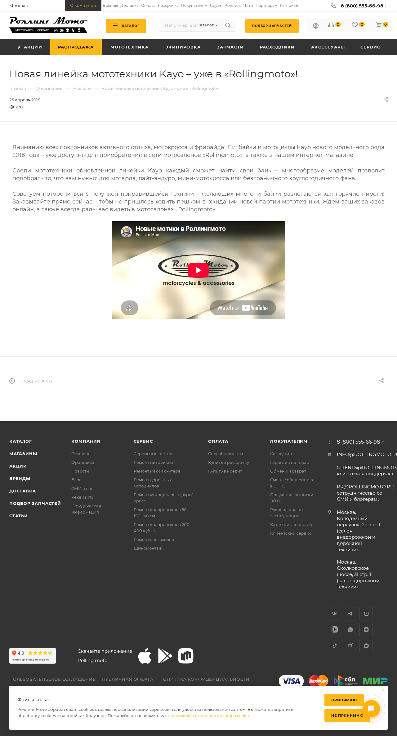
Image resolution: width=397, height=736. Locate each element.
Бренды (19, 478)
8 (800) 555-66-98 (362, 6)
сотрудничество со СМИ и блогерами (365, 493)
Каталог (20, 441)
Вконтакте (334, 613)
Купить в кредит (225, 471)
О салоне (81, 453)
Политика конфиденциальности (204, 679)
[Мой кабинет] (316, 26)
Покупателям (289, 441)
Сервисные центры (154, 453)
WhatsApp (350, 629)
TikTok (334, 645)
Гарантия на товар (289, 462)
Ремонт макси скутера (157, 471)
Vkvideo (334, 629)
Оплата (218, 441)
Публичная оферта (128, 679)
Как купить (281, 453)
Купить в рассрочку (228, 462)
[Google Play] (165, 656)
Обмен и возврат (288, 471)
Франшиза (82, 462)
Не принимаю (347, 715)
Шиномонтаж (148, 548)
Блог (76, 479)
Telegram (350, 613)
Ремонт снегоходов (154, 539)
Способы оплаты (225, 453)
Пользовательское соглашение (52, 679)
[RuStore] (186, 656)
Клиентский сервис (290, 533)
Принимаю (344, 700)
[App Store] (145, 656)
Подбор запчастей (35, 503)
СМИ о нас (82, 488)
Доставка (22, 490)
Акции (18, 466)
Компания (85, 441)
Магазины (23, 453)
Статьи (18, 515)
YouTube (366, 613)
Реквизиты (82, 497)
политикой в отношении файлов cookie (209, 715)
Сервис (143, 441)
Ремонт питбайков (153, 462)
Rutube (350, 645)
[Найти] (227, 25)
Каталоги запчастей (291, 524)
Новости (80, 471)
